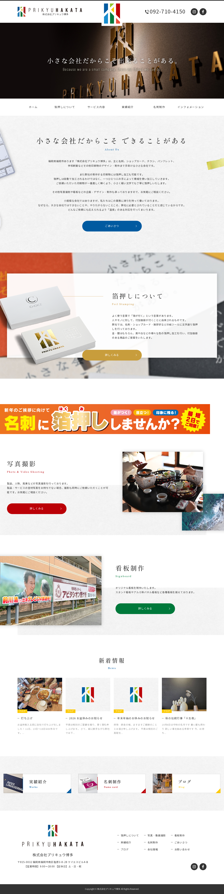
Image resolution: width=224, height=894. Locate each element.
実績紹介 (128, 107)
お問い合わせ (182, 849)
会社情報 (153, 849)
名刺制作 (159, 107)
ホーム (33, 107)
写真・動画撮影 (157, 835)
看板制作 (179, 835)
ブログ (125, 849)
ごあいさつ (112, 226)
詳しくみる (112, 355)
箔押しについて (64, 107)
